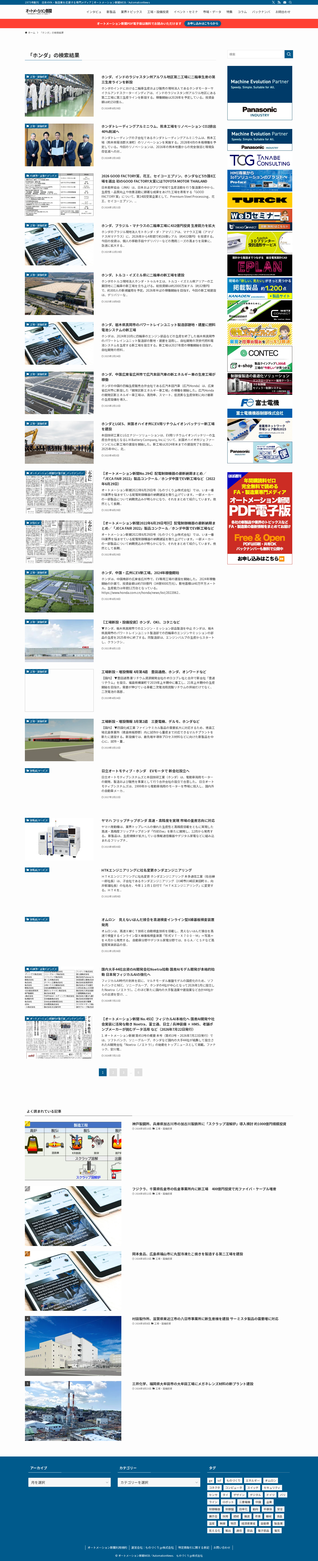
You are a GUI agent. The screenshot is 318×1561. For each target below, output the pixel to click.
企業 (269, 1502)
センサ (213, 1495)
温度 (212, 1523)
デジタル (255, 1495)
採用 (225, 1516)
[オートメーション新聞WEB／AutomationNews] (39, 11)
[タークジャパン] (259, 206)
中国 (258, 1502)
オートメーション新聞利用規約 (107, 1547)
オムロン (270, 1480)
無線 (222, 1523)
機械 (268, 1516)
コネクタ (214, 1488)
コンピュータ (233, 1488)
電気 (277, 1530)
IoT (219, 1480)
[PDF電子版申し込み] (259, 563)
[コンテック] (259, 371)
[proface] (259, 190)
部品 (250, 1530)
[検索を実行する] (288, 54)
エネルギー (253, 1480)
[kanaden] (259, 298)
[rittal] (259, 393)
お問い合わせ (222, 1547)
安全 (280, 1509)
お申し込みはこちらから (202, 23)
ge (210, 1480)
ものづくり (233, 1480)
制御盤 (229, 1509)
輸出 (228, 1530)
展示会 (213, 1516)
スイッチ (253, 1488)
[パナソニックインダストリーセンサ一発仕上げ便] (259, 462)
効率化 (243, 1509)
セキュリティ (272, 1488)
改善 (258, 1516)
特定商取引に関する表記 (193, 1547)
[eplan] (259, 275)
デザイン (239, 1495)
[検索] (290, 2)
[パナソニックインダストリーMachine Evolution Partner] (259, 149)
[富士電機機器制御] (259, 416)
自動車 (265, 1523)
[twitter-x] (273, 2)
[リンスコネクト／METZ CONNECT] (259, 320)
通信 (239, 1530)
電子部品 (263, 1530)
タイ (225, 1495)
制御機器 (214, 1509)
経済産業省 (248, 1523)
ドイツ (270, 1495)
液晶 (279, 1516)
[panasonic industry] (259, 119)
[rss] (279, 2)
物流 (233, 1523)
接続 (236, 1516)
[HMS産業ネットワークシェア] (259, 439)
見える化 (214, 1530)
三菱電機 (244, 1502)
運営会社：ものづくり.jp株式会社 (152, 1547)
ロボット (228, 1502)
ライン (213, 1502)
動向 (255, 1509)
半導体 (267, 1509)
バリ (283, 1495)
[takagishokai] (259, 229)
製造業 (278, 1523)
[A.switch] (259, 252)
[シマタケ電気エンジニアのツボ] (259, 343)
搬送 (247, 1516)
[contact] (284, 2)
